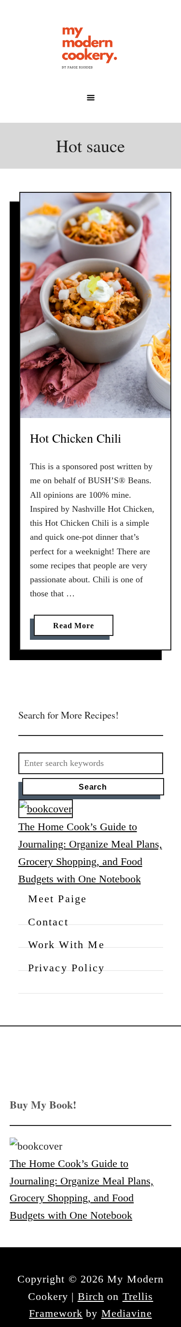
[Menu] (91, 97)
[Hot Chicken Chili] (95, 305)
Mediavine (126, 1313)
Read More (76, 628)
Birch (91, 1296)
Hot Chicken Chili (75, 438)
